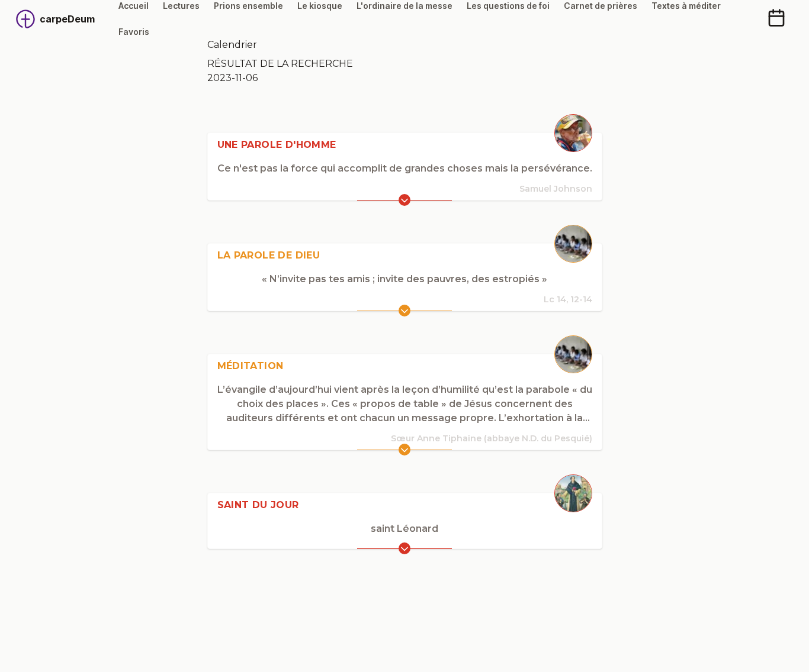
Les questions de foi (508, 6)
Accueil (133, 6)
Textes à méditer (686, 6)
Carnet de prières (600, 6)
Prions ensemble (248, 6)
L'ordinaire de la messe (404, 6)
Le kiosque (319, 6)
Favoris (133, 32)
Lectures (181, 6)
